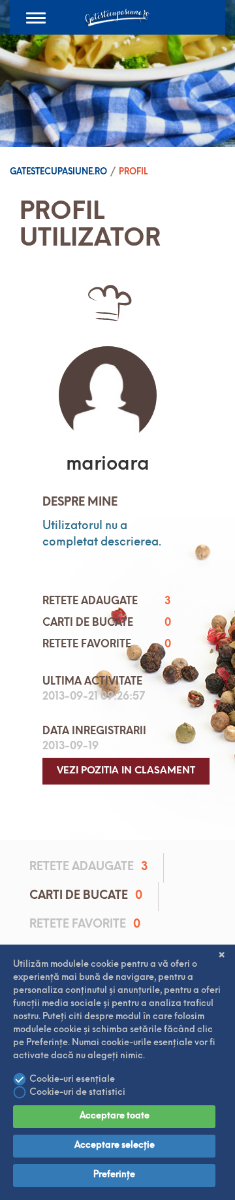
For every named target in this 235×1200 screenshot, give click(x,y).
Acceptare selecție (114, 1145)
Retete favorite (84, 925)
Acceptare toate (114, 1116)
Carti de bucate (85, 896)
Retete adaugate (88, 867)
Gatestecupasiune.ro (58, 172)
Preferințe (114, 1175)
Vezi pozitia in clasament (126, 771)
